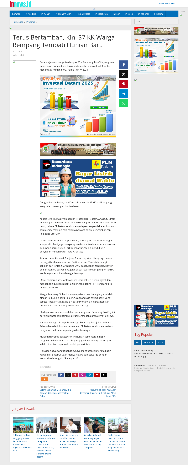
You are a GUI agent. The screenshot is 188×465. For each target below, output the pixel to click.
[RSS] (44, 379)
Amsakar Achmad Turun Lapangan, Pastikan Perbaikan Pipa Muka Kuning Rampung (93, 441)
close (183, 11)
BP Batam (148, 342)
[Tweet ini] (124, 74)
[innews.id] (20, 3)
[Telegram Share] (124, 93)
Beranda (152, 365)
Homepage (18, 21)
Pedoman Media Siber (144, 368)
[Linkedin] (89, 375)
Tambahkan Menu (167, 3)
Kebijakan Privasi (142, 370)
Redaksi (163, 365)
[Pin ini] (124, 84)
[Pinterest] (75, 375)
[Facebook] (61, 375)
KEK (138, 342)
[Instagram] (82, 375)
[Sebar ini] (124, 64)
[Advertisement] (156, 193)
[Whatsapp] (124, 103)
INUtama (30, 21)
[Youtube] (97, 375)
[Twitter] (68, 375)
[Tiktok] (104, 375)
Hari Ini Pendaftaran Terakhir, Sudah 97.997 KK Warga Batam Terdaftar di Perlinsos (69, 441)
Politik (160, 342)
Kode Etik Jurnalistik (166, 368)
